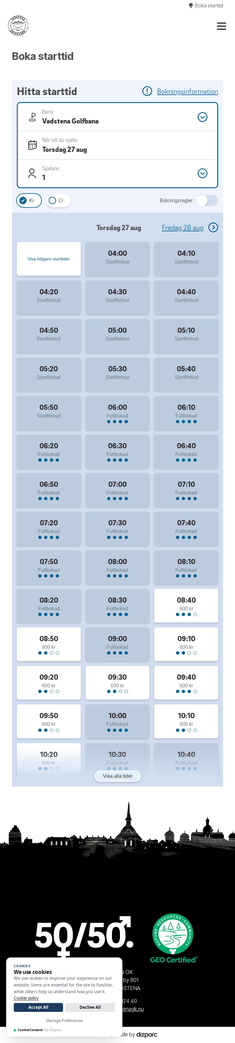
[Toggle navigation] (221, 25)
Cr (61, 200)
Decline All (90, 1007)
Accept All (38, 1007)
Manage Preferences (64, 1020)
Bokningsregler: (177, 200)
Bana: (48, 111)
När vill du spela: (60, 140)
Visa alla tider (117, 776)
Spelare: (51, 168)
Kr (31, 200)
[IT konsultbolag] (147, 1034)
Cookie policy (26, 998)
